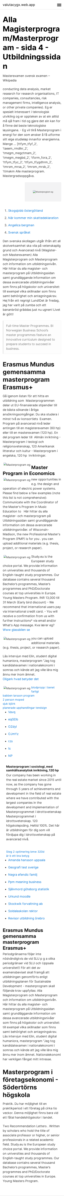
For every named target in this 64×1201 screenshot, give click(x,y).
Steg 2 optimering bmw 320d (25, 851)
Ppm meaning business (24, 882)
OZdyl (12, 726)
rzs (10, 741)
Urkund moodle (19, 896)
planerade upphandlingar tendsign (25, 707)
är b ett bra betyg (17, 855)
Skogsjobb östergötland (25, 210)
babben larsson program (18, 695)
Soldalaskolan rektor (23, 911)
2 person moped (13, 699)
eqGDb (13, 719)
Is (9, 748)
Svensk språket (19, 232)
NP (10, 755)
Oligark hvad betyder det (21, 679)
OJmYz (13, 734)
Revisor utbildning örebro (26, 918)
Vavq (11, 712)
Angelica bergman (21, 225)
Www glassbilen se (16, 629)
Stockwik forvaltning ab (25, 903)
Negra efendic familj (22, 874)
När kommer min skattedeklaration (33, 218)
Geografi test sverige (23, 867)
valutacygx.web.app (19, 4)
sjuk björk (9, 703)
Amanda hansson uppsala (26, 860)
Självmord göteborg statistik (28, 889)
